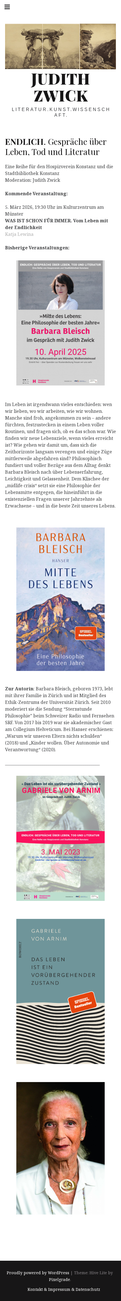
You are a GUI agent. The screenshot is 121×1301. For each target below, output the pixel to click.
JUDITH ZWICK (60, 86)
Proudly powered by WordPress (38, 1273)
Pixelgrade (59, 1279)
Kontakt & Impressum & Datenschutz (64, 1289)
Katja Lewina (19, 234)
